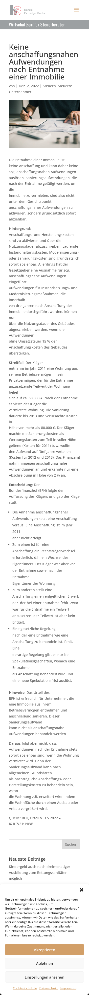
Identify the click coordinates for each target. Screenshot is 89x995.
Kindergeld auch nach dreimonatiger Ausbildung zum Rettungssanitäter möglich (39, 872)
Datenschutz (48, 988)
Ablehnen (44, 963)
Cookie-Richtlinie (25, 988)
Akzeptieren (44, 949)
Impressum (68, 988)
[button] (81, 889)
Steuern (49, 85)
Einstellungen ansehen (44, 977)
